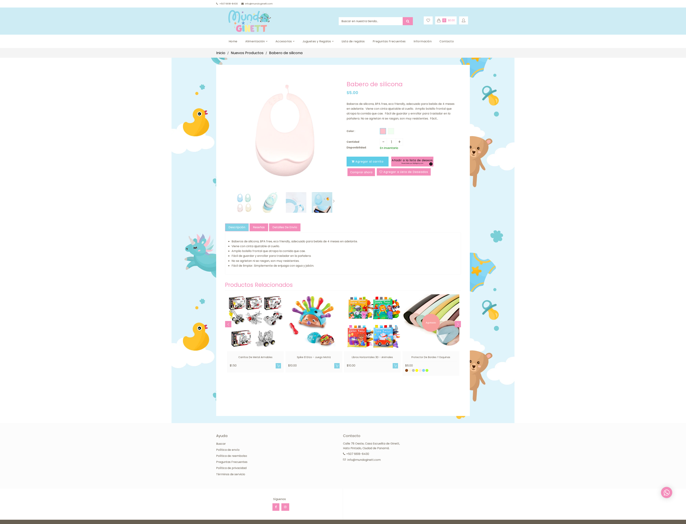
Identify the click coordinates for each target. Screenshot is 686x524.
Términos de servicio (230, 474)
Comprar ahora (361, 172)
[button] (412, 161)
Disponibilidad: (357, 147)
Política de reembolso (231, 456)
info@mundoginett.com (259, 3)
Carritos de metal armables (255, 357)
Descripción (236, 227)
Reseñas (259, 227)
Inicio (220, 52)
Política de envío (228, 450)
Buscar (221, 444)
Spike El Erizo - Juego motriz (314, 357)
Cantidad (353, 142)
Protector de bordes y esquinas (430, 357)
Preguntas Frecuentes (231, 462)
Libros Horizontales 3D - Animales (372, 357)
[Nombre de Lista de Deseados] (428, 20)
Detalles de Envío (284, 227)
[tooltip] (431, 164)
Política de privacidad (231, 468)
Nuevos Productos (247, 52)
